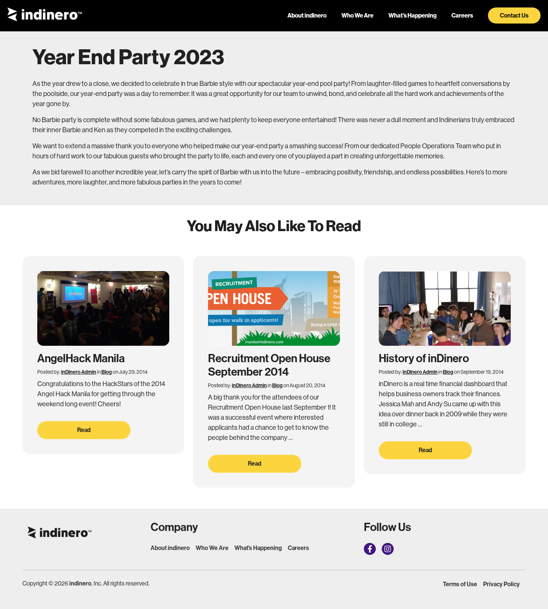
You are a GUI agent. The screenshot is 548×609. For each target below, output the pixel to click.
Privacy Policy (501, 584)
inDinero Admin (78, 372)
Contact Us (514, 15)
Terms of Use (460, 584)
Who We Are (357, 15)
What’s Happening (412, 15)
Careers (462, 15)
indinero (80, 583)
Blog (106, 372)
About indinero (307, 15)
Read (84, 430)
